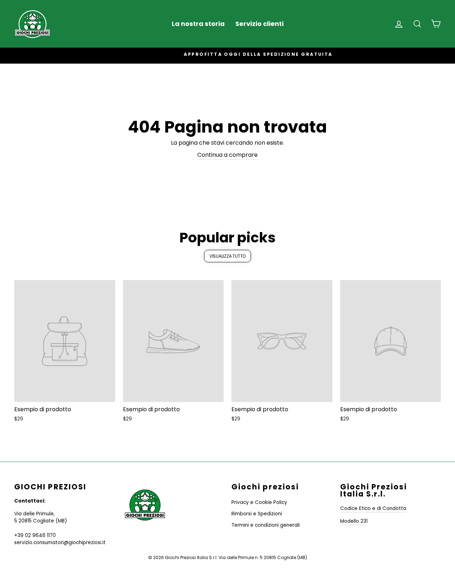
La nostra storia (198, 23)
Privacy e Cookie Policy (259, 502)
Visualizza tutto (227, 256)
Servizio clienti (259, 23)
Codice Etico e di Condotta (373, 508)
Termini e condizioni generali (265, 525)
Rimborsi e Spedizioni (256, 513)
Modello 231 (354, 521)
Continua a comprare (227, 155)
